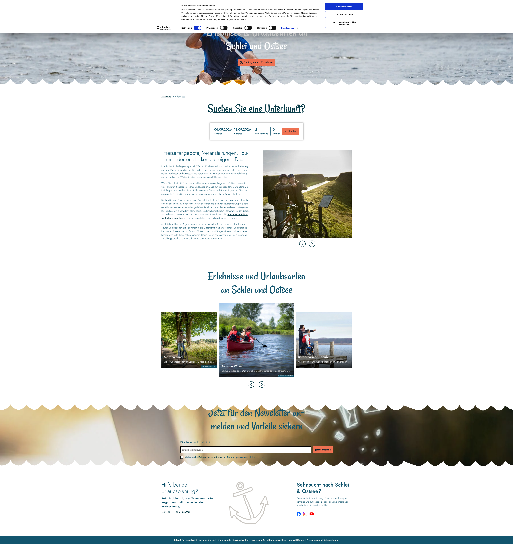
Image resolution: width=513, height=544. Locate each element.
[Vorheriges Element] (251, 384)
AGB (194, 540)
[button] (232, 131)
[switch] (224, 28)
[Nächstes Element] (312, 244)
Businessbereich (207, 540)
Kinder (276, 133)
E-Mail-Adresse (195, 442)
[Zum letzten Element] (302, 244)
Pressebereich (314, 540)
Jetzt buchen (290, 131)
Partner (301, 540)
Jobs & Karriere (182, 540)
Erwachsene (261, 133)
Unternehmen (330, 540)
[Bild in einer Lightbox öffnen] (307, 194)
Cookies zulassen (344, 6)
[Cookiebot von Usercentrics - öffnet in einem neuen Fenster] (163, 28)
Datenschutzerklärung (210, 457)
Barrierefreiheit (241, 540)
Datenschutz (224, 540)
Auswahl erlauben (344, 14)
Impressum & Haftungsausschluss (268, 540)
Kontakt (292, 540)
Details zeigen (287, 28)
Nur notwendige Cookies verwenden (344, 23)
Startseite (166, 96)
